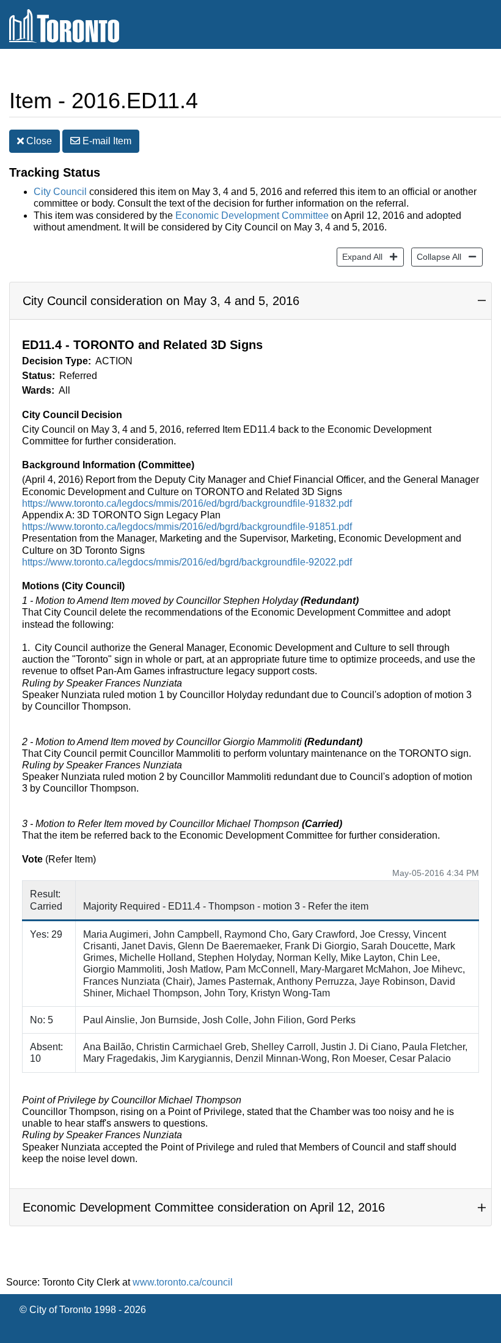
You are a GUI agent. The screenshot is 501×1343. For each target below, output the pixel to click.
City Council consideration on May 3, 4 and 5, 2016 (161, 300)
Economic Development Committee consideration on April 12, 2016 (204, 1207)
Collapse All (436, 256)
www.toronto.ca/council (183, 1282)
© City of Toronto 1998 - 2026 (83, 1309)
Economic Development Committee (252, 215)
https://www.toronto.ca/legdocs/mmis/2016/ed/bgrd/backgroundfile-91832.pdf (187, 503)
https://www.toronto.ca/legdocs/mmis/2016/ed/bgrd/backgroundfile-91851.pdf (187, 526)
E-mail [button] (105, 141)
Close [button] (38, 141)
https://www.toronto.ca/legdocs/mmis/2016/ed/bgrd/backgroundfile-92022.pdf (187, 562)
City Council (60, 191)
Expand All (359, 256)
